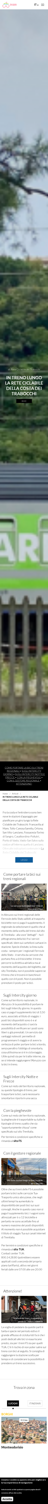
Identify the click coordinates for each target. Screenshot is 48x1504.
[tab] (13, 1401)
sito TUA (18, 1249)
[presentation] (13, 1401)
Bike (24, 401)
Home (5, 793)
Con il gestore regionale (23, 780)
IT (35, 4)
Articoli (15, 793)
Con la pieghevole (29, 777)
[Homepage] (9, 4)
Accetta (7, 1499)
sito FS (17, 1140)
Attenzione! (24, 783)
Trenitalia (9, 934)
